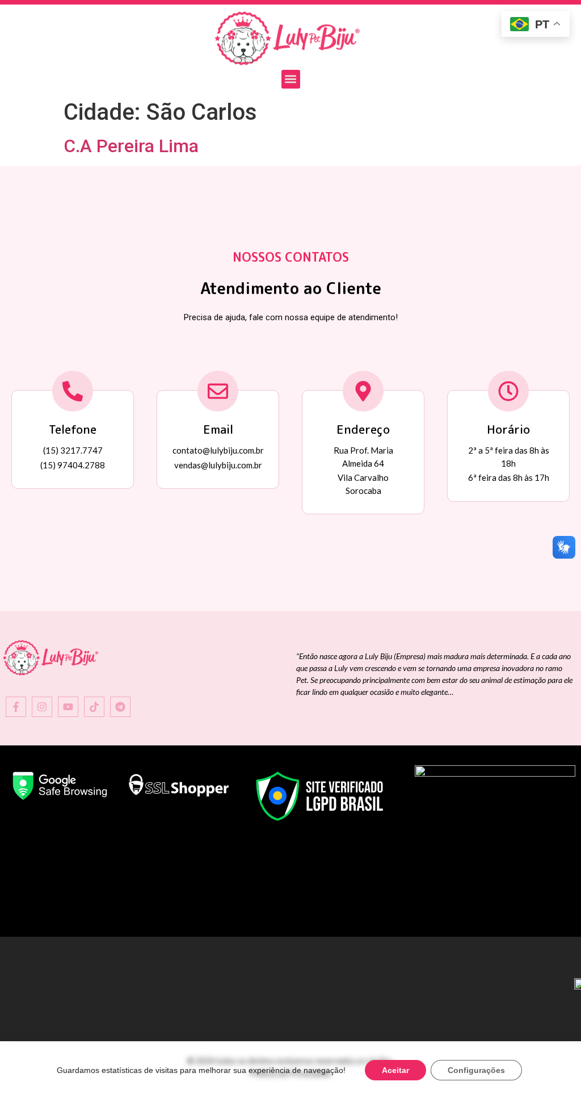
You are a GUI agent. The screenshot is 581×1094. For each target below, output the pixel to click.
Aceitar (395, 1070)
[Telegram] (120, 707)
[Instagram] (42, 707)
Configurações (476, 1070)
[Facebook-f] (16, 707)
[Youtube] (68, 707)
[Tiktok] (94, 707)
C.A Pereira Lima (131, 146)
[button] (290, 79)
